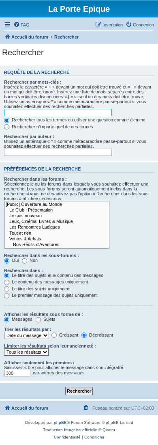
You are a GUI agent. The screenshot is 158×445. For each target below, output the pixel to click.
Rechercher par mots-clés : (33, 82)
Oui (15, 260)
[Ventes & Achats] (57, 239)
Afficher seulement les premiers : (39, 362)
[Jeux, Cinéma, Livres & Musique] (57, 222)
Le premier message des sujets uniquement (54, 295)
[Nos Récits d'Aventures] (57, 245)
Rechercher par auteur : (29, 136)
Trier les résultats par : (27, 329)
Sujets (49, 319)
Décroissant (100, 335)
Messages (21, 319)
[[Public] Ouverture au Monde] (57, 204)
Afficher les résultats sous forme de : (43, 314)
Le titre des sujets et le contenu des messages (57, 275)
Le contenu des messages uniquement (49, 281)
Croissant (68, 335)
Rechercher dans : (23, 270)
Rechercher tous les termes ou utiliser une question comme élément (78, 119)
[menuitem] (21, 25)
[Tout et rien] (57, 233)
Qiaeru (108, 430)
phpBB (60, 422)
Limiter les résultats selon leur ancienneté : (50, 345)
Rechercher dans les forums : (35, 179)
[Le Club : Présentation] (57, 210)
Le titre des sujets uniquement (40, 288)
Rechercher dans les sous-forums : (41, 255)
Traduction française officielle (70, 430)
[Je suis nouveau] (57, 216)
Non (33, 260)
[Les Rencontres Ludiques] (57, 227)
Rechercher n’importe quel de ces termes (52, 126)
